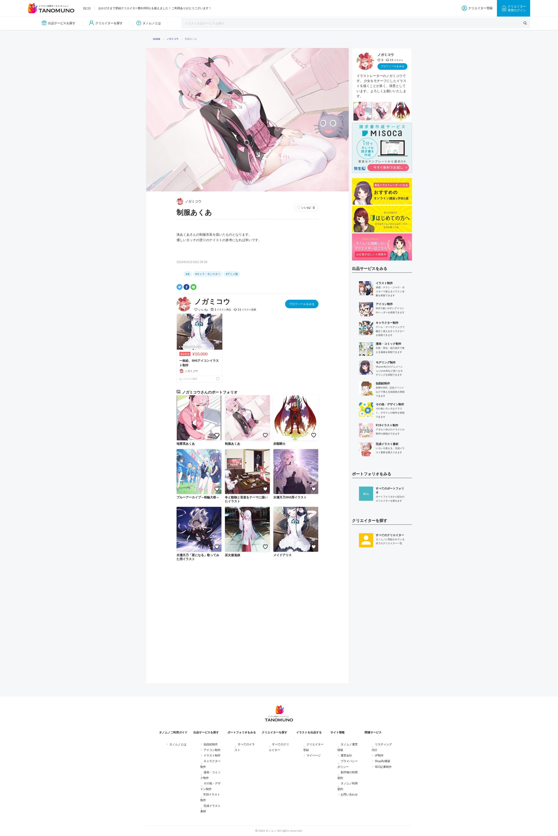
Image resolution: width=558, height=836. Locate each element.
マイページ (313, 755)
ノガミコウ (193, 201)
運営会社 (346, 755)
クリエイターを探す (109, 23)
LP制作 (379, 755)
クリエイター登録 (480, 8)
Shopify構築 (382, 761)
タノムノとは (152, 23)
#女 (188, 274)
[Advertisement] (382, 622)
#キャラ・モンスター (207, 274)
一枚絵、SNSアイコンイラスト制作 (199, 363)
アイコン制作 (212, 750)
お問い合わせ (349, 794)
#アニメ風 (232, 274)
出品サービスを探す (61, 23)
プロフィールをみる (302, 304)
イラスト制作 (189, 378)
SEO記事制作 (383, 766)
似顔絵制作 (211, 744)
